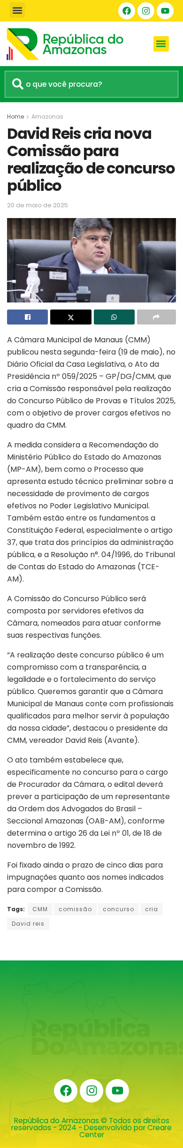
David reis (28, 924)
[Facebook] (126, 10)
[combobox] (91, 84)
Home (15, 117)
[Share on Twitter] (70, 317)
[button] (17, 10)
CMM (40, 909)
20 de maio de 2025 (37, 205)
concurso (118, 909)
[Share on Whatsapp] (114, 317)
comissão (75, 909)
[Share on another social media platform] (156, 317)
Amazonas (47, 117)
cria (151, 909)
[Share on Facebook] (27, 317)
